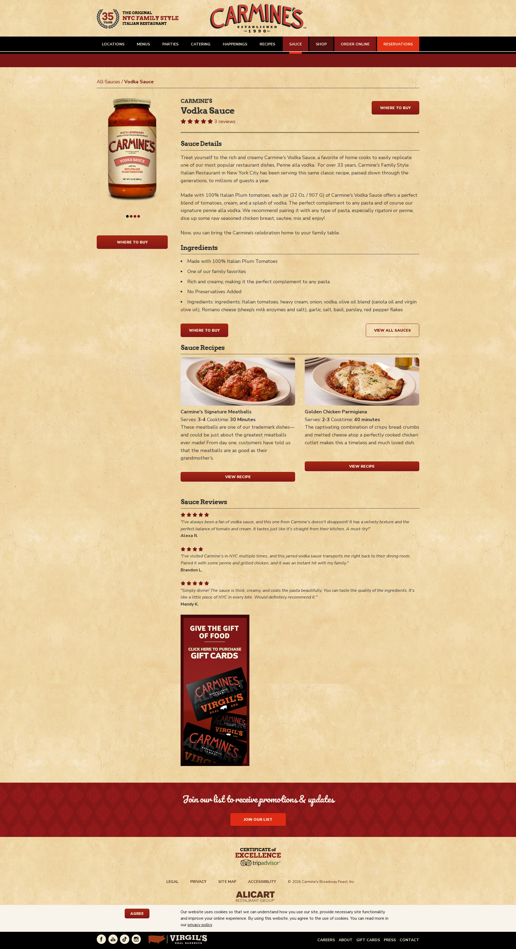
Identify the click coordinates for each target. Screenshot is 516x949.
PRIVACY (198, 881)
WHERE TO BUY (132, 242)
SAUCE (295, 44)
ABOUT (346, 940)
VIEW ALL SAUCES (392, 330)
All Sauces (108, 81)
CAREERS (326, 940)
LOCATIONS (113, 44)
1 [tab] (127, 216)
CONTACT (409, 940)
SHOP (321, 44)
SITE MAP (227, 881)
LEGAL (172, 881)
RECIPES (267, 44)
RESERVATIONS (398, 44)
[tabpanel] (132, 165)
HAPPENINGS (235, 44)
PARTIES (170, 44)
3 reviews (224, 121)
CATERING (200, 44)
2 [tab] (131, 216)
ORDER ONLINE (355, 44)
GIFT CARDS (368, 940)
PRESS (390, 940)
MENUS (143, 44)
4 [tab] (138, 216)
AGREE (137, 913)
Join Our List (258, 819)
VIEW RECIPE (238, 476)
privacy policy (200, 924)
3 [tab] (135, 216)
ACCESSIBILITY (262, 881)
